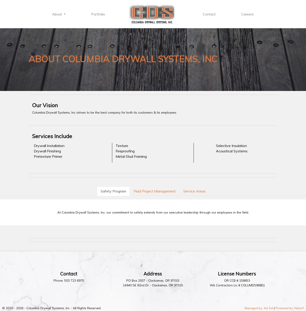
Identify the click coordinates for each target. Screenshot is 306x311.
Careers (247, 14)
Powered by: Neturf (290, 308)
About (57, 14)
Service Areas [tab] (194, 191)
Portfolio (98, 14)
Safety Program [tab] (113, 191)
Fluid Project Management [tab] (155, 191)
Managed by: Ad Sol (259, 308)
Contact (209, 14)
